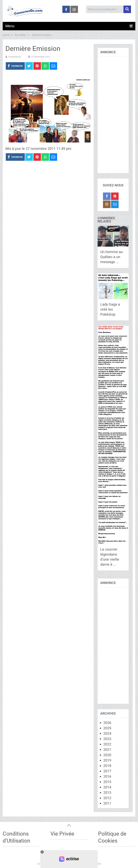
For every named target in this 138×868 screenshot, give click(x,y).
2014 (107, 787)
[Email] (115, 204)
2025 (107, 728)
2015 (107, 782)
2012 (107, 798)
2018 (107, 766)
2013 (107, 792)
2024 (107, 733)
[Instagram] (107, 204)
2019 (107, 760)
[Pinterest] (115, 196)
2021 (107, 749)
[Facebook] (107, 196)
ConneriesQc (14, 56)
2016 (107, 776)
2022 (107, 744)
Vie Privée (62, 834)
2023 (107, 739)
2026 (107, 722)
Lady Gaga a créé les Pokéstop (110, 309)
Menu (9, 26)
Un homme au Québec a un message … (111, 257)
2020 (107, 755)
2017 (107, 771)
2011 (107, 803)
